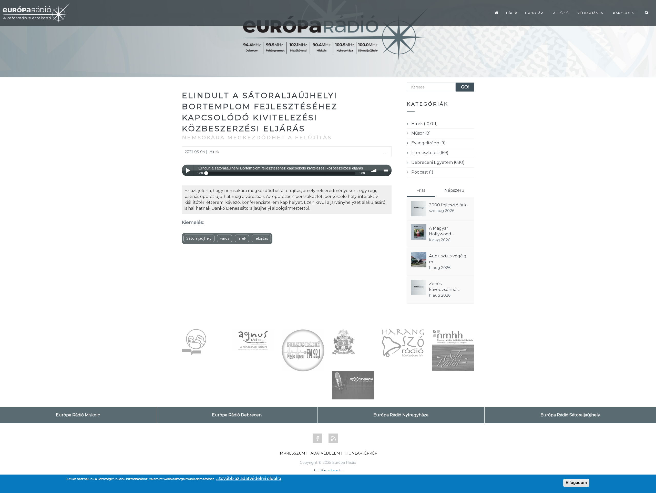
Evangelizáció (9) (428, 142)
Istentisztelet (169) (429, 152)
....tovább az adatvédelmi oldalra (248, 478)
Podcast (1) (422, 172)
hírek (242, 238)
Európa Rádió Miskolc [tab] (78, 414)
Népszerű (454, 190)
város (224, 238)
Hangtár (534, 13)
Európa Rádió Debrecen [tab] (237, 414)
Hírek (511, 13)
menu (386, 170)
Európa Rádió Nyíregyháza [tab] (400, 414)
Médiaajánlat (591, 13)
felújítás (261, 238)
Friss (420, 190)
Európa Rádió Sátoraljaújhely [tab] (570, 414)
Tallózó (560, 13)
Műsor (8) (421, 133)
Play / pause (187, 170)
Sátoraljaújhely (199, 238)
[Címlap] (496, 13)
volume (374, 170)
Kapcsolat (624, 13)
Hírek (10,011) (424, 123)
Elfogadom (576, 482)
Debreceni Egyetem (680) (438, 162)
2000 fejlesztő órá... (448, 205)
